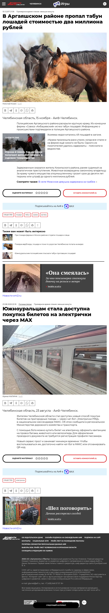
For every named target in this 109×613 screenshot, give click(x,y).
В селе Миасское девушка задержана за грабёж (66, 181)
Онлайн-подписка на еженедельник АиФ (63, 537)
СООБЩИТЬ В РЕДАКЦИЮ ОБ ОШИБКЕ (37, 551)
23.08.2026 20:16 (9, 304)
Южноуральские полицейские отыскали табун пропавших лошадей (45, 253)
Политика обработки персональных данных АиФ (44, 544)
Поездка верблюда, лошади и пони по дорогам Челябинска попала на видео (49, 244)
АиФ (20, 104)
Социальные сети (41, 541)
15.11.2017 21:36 (8, 12)
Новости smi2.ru (12, 295)
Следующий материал (56, 605)
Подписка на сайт (92, 537)
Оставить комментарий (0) (85, 193)
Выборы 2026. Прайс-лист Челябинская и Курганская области (49, 547)
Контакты (26, 541)
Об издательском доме (32, 537)
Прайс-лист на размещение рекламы (67, 541)
